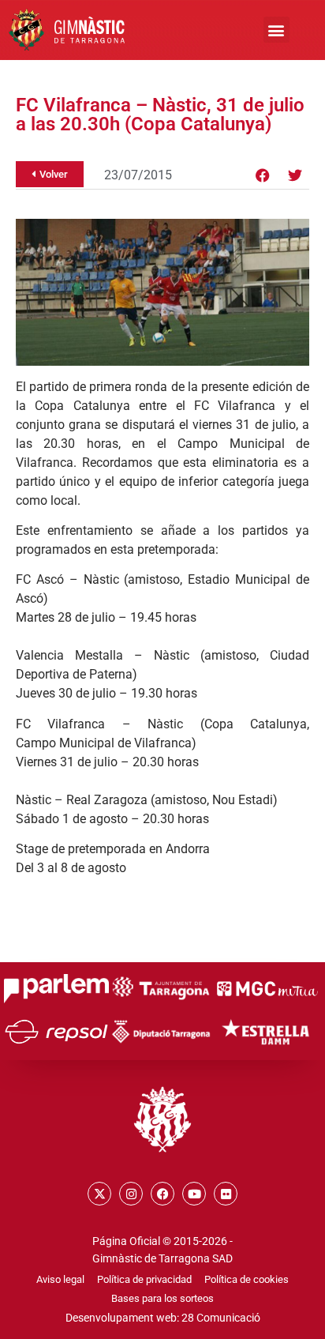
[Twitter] (295, 175)
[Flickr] (225, 1193)
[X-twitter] (99, 1193)
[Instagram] (131, 1193)
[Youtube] (194, 1193)
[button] (276, 30)
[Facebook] (262, 175)
